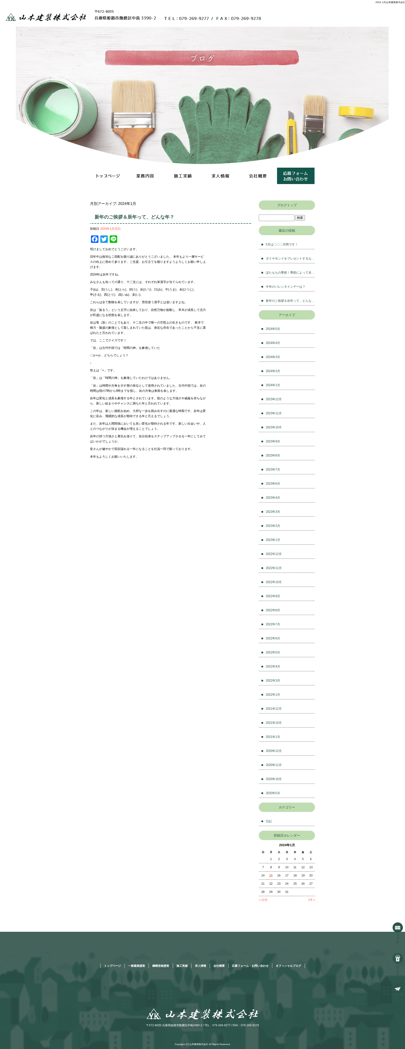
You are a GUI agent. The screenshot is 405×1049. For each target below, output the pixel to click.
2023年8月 (273, 455)
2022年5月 (273, 652)
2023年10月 (274, 427)
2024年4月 (273, 343)
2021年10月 (274, 722)
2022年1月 (273, 694)
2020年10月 (274, 779)
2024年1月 (273, 385)
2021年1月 (273, 737)
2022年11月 (274, 568)
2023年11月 (274, 413)
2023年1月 (273, 540)
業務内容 (146, 176)
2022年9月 (273, 596)
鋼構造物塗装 (160, 965)
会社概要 (258, 176)
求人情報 (221, 176)
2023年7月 (273, 469)
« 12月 (263, 900)
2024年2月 (273, 371)
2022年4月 (273, 666)
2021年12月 (274, 708)
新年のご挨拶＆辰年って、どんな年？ (134, 216)
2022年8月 (273, 610)
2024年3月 (273, 357)
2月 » (311, 900)
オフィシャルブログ (288, 965)
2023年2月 (273, 526)
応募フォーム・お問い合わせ (296, 176)
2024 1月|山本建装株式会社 (390, 2)
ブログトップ (287, 205)
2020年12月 (274, 751)
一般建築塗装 (136, 965)
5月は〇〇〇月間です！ (282, 244)
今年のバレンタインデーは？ (285, 286)
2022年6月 (273, 638)
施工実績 (183, 176)
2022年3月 (273, 680)
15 (271, 875)
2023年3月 (273, 511)
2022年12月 (274, 554)
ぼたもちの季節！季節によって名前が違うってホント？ (290, 272)
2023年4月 (273, 497)
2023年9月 (273, 441)
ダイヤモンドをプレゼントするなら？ (290, 258)
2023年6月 (273, 483)
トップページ (109, 176)
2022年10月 (274, 582)
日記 (269, 821)
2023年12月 (274, 399)
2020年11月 (274, 765)
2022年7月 (273, 624)
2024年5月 (273, 329)
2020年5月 (273, 793)
